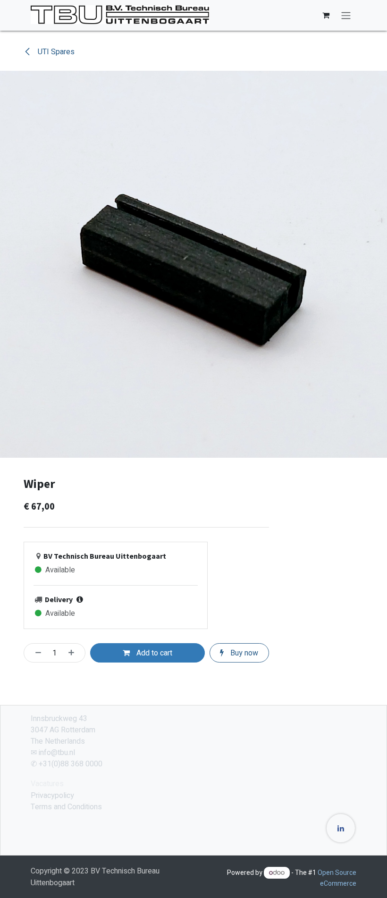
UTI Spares (55, 52)
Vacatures (47, 783)
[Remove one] (35, 653)
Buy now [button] (243, 653)
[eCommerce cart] (326, 15)
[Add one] (74, 653)
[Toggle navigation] (346, 15)
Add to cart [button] (153, 653)
